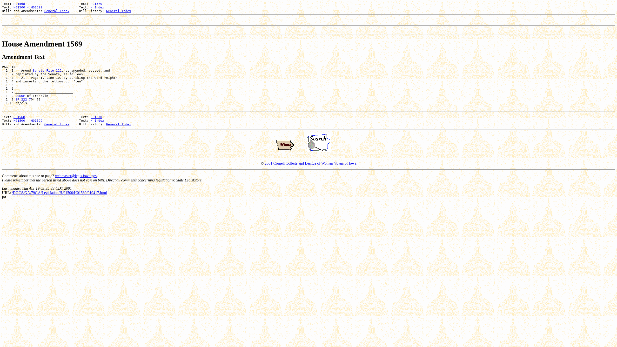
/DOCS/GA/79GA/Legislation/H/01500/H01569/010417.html (59, 193)
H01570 (96, 4)
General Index (56, 11)
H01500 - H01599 (27, 7)
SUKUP (20, 96)
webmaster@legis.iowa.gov (76, 176)
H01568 (19, 4)
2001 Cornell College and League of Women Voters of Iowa (310, 163)
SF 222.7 (23, 99)
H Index (97, 7)
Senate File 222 (47, 70)
